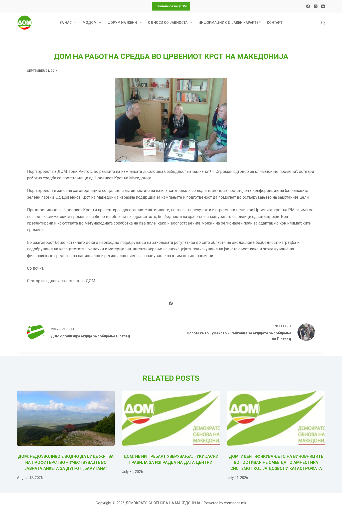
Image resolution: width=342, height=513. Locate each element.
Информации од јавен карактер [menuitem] (230, 23)
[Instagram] (315, 6)
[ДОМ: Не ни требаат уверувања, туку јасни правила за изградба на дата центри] (171, 418)
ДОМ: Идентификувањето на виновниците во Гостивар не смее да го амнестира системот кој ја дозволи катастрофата (276, 462)
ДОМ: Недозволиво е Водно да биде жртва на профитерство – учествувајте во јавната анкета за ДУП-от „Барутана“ (66, 462)
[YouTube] (323, 6)
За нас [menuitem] (66, 23)
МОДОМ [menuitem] (90, 23)
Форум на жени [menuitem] (122, 23)
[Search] (323, 23)
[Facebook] (308, 6)
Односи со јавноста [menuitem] (168, 23)
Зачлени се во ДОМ (171, 6)
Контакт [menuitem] (274, 23)
